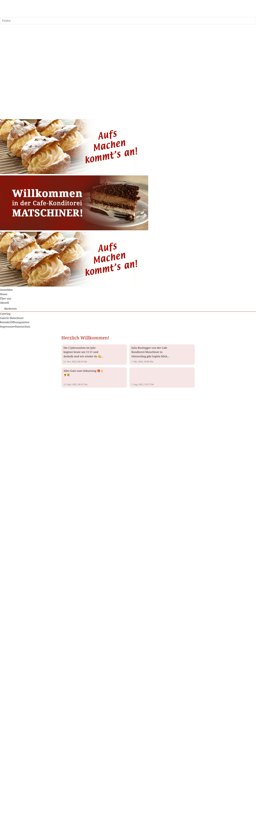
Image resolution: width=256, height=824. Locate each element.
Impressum (7, 326)
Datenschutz (22, 326)
